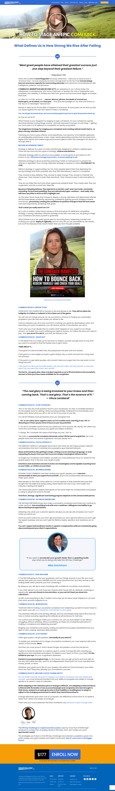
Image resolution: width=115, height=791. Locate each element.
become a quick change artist (79, 702)
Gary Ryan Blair (55, 2)
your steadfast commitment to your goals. (54, 610)
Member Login (93, 2)
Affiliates (52, 784)
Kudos (66, 2)
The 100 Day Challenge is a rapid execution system (39, 728)
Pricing (81, 2)
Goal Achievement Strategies (12, 4)
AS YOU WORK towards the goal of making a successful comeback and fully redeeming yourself (55, 678)
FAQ (62, 2)
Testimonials (53, 781)
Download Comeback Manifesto (57, 300)
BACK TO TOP (93, 768)
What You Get (74, 2)
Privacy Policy (53, 779)
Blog (86, 2)
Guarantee (61, 779)
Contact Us (61, 781)
